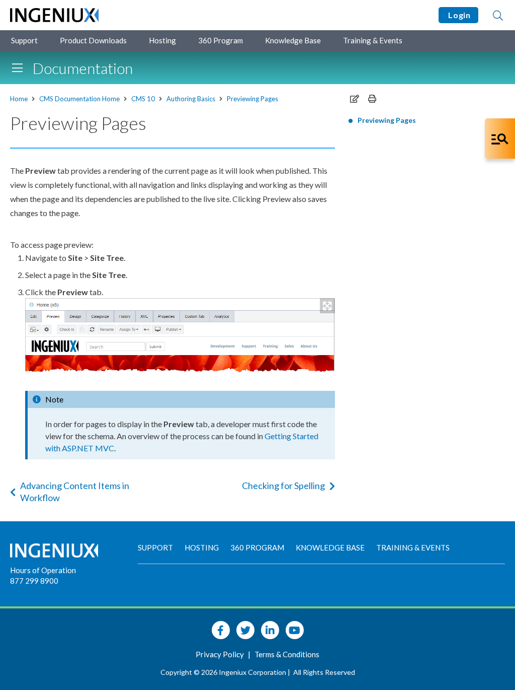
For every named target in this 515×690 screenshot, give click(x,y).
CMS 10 (143, 99)
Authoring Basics (190, 99)
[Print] (372, 98)
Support (24, 40)
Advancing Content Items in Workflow (74, 491)
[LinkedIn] (270, 630)
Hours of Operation (43, 570)
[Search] (498, 15)
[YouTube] (295, 630)
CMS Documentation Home (79, 99)
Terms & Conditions (286, 654)
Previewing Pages (252, 99)
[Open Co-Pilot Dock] (500, 138)
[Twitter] (245, 630)
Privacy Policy (220, 654)
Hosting (162, 40)
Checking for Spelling (283, 485)
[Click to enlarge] (180, 335)
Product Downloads (93, 40)
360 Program (220, 40)
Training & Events (372, 40)
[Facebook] (221, 630)
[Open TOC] (17, 68)
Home (19, 99)
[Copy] (354, 98)
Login (458, 15)
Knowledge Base (293, 40)
